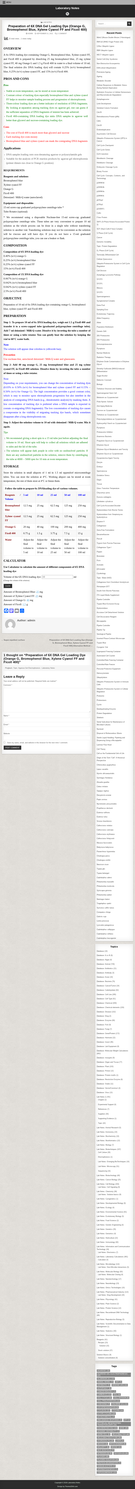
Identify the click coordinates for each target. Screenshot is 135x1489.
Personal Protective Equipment (108, 669)
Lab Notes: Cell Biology (106, 1184)
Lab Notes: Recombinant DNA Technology (113, 1312)
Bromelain (100, 556)
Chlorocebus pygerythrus (106, 765)
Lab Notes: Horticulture (105, 1238)
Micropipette (101, 621)
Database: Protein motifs (106, 1075)
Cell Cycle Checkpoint (105, 145)
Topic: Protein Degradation (107, 246)
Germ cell (103, 1434)
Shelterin (100, 718)
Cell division (121, 1398)
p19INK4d (100, 183)
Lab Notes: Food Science (106, 1220)
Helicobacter (120, 1434)
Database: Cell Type (104, 999)
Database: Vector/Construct (107, 1088)
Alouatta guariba (103, 782)
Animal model (105, 1382)
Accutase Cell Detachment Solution (110, 612)
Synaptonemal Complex (106, 301)
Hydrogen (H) (105, 1441)
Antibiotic (103, 1385)
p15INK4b (100, 187)
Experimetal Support (106, 1104)
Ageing (99, 76)
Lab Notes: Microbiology (106, 1264)
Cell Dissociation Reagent (106, 617)
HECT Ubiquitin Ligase (105, 55)
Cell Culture (102, 1152)
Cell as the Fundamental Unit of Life (110, 753)
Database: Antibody (104, 973)
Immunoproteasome (104, 344)
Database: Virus (103, 1092)
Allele (99, 323)
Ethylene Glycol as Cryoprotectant (110, 454)
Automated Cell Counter (106, 656)
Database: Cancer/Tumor (106, 986)
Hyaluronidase (102, 608)
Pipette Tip (101, 630)
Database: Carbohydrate (106, 990)
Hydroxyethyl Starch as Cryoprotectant (111, 423)
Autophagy (104, 1388)
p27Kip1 (100, 204)
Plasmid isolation (107, 1460)
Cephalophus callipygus (106, 929)
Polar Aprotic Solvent (105, 402)
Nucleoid (100, 729)
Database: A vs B (103, 955)
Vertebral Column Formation (107, 108)
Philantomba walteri (104, 895)
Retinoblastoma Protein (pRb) (108, 117)
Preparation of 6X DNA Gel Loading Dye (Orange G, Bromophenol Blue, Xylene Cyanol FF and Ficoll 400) (47, 27)
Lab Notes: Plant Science (106, 1304)
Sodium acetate (106, 1466)
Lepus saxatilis (102, 769)
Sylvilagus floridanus (105, 778)
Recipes (101, 1343)
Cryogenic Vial (102, 647)
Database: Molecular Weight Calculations (112, 1051)
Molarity (103, 1447)
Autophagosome (103, 99)
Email (6, 725)
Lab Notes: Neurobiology (106, 1283)
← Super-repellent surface (13, 640)
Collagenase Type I (104, 547)
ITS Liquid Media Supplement (108, 595)
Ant (118, 1382)
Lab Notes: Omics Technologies (109, 1288)
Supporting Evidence (106, 1118)
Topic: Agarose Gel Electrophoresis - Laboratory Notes (34, 668)
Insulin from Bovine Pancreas (108, 591)
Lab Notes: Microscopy (107, 1166)
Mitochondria (118, 1444)
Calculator (102, 1260)
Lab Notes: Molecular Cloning (109, 1275)
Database (100, 951)
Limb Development (104, 104)
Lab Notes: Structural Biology (108, 1335)
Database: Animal (103, 964)
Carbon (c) (104, 1395)
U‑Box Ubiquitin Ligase (105, 46)
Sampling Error (102, 310)
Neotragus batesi (103, 899)
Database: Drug (103, 1016)
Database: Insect (103, 1042)
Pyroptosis (101, 349)
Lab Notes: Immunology (106, 1242)
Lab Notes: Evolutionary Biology (109, 1216)
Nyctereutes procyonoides (107, 804)
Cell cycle (104, 1398)
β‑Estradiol (101, 569)
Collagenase (101, 526)
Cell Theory (101, 749)
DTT (127, 1420)
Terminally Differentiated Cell (108, 255)
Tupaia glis (101, 869)
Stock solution (103, 1350)
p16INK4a (100, 191)
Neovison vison (103, 864)
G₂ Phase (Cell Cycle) (105, 251)
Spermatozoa (102, 471)
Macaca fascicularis (104, 843)
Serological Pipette (104, 634)
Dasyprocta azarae (104, 795)
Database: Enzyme (104, 1020)
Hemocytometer (103, 673)
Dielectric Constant (104, 380)
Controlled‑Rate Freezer (106, 664)
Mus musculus (105, 1450)
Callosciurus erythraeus (106, 834)
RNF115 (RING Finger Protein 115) (110, 42)
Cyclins (117, 1410)
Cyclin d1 (103, 1410)
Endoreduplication (103, 130)
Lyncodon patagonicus (105, 925)
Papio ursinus (102, 799)
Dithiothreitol (105, 1417)
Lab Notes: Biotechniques (106, 1149)
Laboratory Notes (67, 8)
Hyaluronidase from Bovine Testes (110, 510)
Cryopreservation (107, 1407)
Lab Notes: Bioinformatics (107, 1141)
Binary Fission (102, 171)
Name (6, 716)
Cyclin (99, 705)
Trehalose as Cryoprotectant (107, 415)
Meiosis (100, 288)
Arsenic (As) (119, 1385)
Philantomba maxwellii (105, 882)
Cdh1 (99, 121)
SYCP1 (99, 284)
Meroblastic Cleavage (105, 158)
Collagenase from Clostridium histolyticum (113, 582)
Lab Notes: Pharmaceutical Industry (110, 1292)
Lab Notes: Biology (104, 1145)
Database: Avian (103, 977)
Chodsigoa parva (103, 856)
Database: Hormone (104, 1038)
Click (7, 586)
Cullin (99, 213)
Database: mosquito (104, 1058)
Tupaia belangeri (103, 873)
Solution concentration (106, 1358)
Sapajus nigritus (103, 791)
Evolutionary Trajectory (105, 314)
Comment (8, 685)
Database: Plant (103, 1066)
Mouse (116, 1447)
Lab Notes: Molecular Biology (108, 1272)
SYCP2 (99, 279)
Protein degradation (108, 1463)
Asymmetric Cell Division (106, 134)
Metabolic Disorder (104, 81)
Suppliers (101, 1114)
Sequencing (102, 1171)
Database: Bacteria (104, 981)
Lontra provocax (103, 921)
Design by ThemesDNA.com (67, 1486)
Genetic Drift (101, 331)
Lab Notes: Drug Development (109, 1295)
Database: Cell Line (104, 994)
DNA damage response (109, 1420)
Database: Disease (104, 1012)
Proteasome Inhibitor (105, 432)
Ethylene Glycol (103, 445)
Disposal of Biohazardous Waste (109, 733)
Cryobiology (101, 573)
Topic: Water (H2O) (104, 578)
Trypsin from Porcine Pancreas (108, 543)
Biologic (100, 384)
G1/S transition (102, 154)
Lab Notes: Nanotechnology (107, 1279)
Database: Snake (103, 1084)
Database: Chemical (104, 1003)
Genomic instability (108, 1431)
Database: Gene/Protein (106, 1033)
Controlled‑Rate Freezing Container (110, 660)
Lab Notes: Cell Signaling (107, 1187)
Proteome (100, 696)
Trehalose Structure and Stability (109, 389)
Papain (99, 552)
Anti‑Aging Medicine (104, 406)
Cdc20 (99, 125)
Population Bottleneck (105, 327)
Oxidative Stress (103, 475)
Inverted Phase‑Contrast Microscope (111, 638)
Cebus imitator (102, 787)
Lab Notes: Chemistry (105, 1191)
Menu (8, 2)
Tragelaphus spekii (104, 903)
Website (7, 734)
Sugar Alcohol (102, 376)
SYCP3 (99, 292)
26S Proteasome (103, 336)
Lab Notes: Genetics (104, 1229)
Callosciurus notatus (104, 825)
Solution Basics (103, 1355)
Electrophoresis (104, 1157)
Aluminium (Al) (105, 1379)
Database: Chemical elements (108, 1007)
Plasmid (103, 1457)
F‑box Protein (102, 217)
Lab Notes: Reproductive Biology (109, 1319)
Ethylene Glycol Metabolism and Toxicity (112, 449)
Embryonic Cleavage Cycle (107, 167)
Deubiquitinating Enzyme (106, 709)
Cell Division (101, 271)
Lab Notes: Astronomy (105, 1132)
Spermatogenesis (103, 297)
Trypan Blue (101, 643)
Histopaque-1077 (103, 586)
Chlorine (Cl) (119, 1404)
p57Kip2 (100, 200)
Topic (100, 1123)
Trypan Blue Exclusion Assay (108, 604)
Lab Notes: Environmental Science (110, 1212)
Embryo (100, 467)
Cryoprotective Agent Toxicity (108, 458)
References (102, 1109)
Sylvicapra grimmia (104, 890)
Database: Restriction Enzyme (108, 1079)
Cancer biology (106, 1391)
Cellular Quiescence (104, 259)
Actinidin (100, 565)
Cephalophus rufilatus (105, 934)
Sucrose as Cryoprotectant (107, 410)
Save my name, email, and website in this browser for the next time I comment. (37, 743)
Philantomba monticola (105, 886)
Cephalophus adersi (104, 878)
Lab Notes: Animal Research (108, 1128)
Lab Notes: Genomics (105, 1234)
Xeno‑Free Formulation (105, 530)
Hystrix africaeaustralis (105, 773)
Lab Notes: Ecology (104, 1208)
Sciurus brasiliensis (104, 821)
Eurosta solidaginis (104, 497)
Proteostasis (101, 700)
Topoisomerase (106, 1472)
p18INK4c (100, 196)
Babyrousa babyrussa (105, 847)
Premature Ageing (103, 72)
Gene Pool (101, 305)
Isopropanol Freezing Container (108, 651)
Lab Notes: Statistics (105, 1331)
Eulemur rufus (102, 817)
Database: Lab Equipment (107, 1046)
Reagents (100, 1340)
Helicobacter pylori (109, 1438)
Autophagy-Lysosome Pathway (108, 275)
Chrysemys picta (103, 493)
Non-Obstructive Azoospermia (108, 63)
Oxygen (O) (121, 1453)
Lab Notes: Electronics (106, 1252)
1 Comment (62, 33)
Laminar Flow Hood (104, 745)
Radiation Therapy (104, 357)
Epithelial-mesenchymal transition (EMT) (109, 1424)
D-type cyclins (106, 1414)
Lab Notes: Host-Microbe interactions (112, 1267)
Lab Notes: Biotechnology (106, 1175)
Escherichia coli (107, 1428)
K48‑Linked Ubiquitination (106, 68)
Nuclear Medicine (103, 353)
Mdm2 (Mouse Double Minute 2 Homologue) (113, 37)
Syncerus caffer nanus (105, 908)
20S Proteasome (103, 340)
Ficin (98, 560)
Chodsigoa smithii (103, 860)
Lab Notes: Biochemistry (106, 1136)
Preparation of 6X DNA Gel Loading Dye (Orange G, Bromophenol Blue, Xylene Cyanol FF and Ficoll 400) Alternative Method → (71, 643)
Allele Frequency (103, 318)
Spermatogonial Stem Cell (107, 393)
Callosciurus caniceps (105, 830)
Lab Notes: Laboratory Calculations (110, 1257)
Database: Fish (102, 1025)
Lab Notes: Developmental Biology (110, 1203)
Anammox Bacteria (104, 436)
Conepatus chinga (103, 912)
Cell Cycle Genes (103, 150)
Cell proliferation (108, 1401)
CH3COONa (103, 1404)
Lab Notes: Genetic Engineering (109, 1225)
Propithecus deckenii (105, 808)
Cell (116, 1395)
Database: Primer (103, 1071)
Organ (99, 480)
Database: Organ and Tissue (108, 1062)
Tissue (99, 484)
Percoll (99, 539)
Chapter (101, 1100)
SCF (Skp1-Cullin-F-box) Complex (110, 229)
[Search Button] (67, 13)
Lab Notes (47, 22)
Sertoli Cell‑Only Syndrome (107, 59)
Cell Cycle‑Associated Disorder (108, 506)
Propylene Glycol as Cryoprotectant (110, 441)
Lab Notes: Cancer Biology (107, 1180)
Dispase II (101, 521)
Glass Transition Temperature (108, 488)
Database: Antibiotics (105, 968)
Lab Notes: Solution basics (108, 1194)
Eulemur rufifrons (103, 813)
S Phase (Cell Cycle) (105, 233)
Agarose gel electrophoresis (112, 1375)
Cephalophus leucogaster (106, 938)
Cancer (99, 237)
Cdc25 (99, 112)
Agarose (103, 1371)
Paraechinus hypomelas (106, 851)
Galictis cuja (101, 916)
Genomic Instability (104, 242)
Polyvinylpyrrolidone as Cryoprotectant (111, 419)
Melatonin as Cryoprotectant (107, 397)
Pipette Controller (103, 599)
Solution (102, 1346)
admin (30, 33)
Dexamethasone (103, 534)
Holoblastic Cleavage (105, 163)
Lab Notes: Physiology (105, 1299)
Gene (123, 1428)
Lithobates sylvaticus (105, 501)
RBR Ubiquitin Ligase (105, 50)
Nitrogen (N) (104, 1453)
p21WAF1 (100, 209)
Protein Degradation (104, 713)
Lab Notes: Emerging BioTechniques (112, 1162)
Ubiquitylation (102, 677)
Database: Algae (103, 960)
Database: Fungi (103, 1029)
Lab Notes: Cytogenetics (106, 1199)
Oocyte (99, 462)
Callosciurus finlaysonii (105, 838)
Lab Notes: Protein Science (107, 1308)
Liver (119, 1441)
